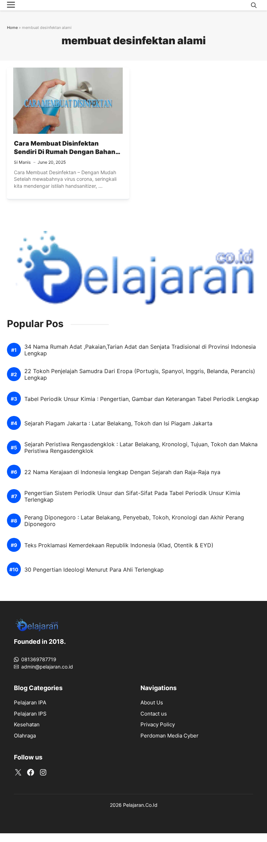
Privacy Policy (157, 724)
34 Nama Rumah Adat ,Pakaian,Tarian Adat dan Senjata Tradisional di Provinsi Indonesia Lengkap (140, 350)
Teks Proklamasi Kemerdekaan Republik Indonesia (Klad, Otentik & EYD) (118, 545)
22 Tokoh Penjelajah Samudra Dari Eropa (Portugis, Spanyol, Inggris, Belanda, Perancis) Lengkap (139, 374)
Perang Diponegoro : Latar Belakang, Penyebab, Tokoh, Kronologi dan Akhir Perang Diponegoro (134, 520)
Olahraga (25, 735)
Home (12, 27)
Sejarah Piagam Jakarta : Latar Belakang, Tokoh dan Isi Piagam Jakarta (118, 423)
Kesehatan (27, 724)
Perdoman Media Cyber (169, 735)
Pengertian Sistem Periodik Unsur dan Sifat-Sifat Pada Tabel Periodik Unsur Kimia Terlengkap (132, 496)
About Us (151, 702)
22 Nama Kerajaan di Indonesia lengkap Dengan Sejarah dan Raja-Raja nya (122, 472)
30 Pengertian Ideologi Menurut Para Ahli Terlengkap (94, 569)
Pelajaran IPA (30, 702)
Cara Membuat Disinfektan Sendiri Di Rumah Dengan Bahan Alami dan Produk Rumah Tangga (66, 152)
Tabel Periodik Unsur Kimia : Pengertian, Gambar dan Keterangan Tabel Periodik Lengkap (141, 399)
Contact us (153, 713)
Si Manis (22, 162)
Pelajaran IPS (30, 713)
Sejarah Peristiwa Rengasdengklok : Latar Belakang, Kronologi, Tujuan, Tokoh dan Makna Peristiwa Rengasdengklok (141, 447)
